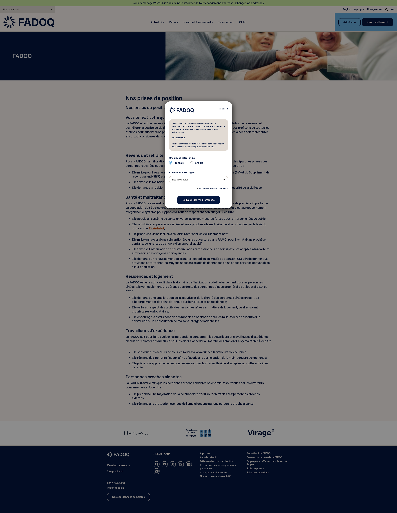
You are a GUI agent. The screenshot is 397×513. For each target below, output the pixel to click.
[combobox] (198, 179)
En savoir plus (178, 137)
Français (179, 162)
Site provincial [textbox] (180, 179)
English (199, 162)
